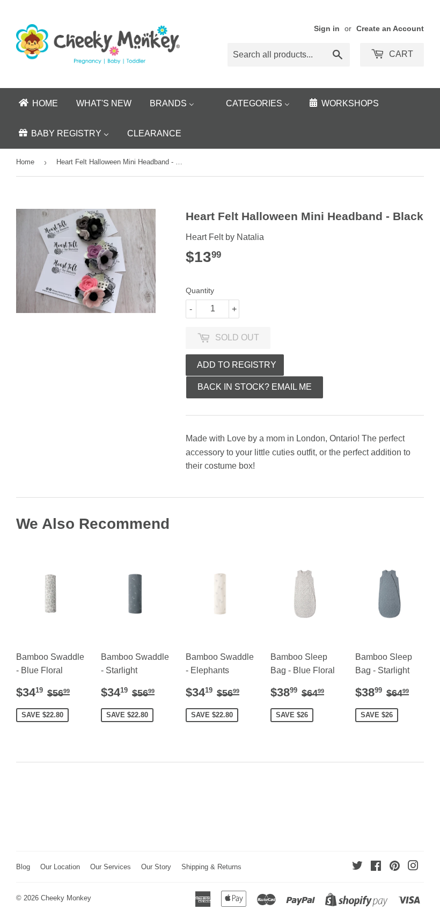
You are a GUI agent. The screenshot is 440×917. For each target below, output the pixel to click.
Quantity (200, 290)
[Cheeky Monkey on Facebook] (376, 866)
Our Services (110, 867)
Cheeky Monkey (66, 898)
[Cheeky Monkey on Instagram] (413, 866)
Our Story (156, 867)
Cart (400, 54)
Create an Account (390, 29)
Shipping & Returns (211, 867)
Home (25, 162)
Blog (23, 867)
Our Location (60, 867)
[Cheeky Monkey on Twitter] (357, 866)
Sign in (327, 29)
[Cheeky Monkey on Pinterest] (394, 866)
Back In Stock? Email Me (254, 386)
